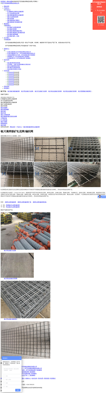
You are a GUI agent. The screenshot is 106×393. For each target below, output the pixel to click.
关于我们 (6, 37)
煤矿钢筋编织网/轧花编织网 (15, 15)
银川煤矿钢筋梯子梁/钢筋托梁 (16, 32)
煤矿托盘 (3, 113)
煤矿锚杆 (3, 111)
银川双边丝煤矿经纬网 (70, 91)
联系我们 (3, 1)
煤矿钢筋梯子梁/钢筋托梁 (14, 22)
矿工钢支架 (4, 120)
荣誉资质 (6, 86)
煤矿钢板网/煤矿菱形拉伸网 (9, 116)
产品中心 (6, 8)
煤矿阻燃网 (4, 107)
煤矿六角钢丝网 (5, 114)
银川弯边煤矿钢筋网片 (10, 319)
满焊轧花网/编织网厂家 (24, 202)
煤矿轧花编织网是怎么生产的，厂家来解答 (22, 375)
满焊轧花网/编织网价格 (39, 202)
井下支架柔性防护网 (13, 13)
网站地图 (9, 1)
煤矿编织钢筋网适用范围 (13, 62)
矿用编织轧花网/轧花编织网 (15, 11)
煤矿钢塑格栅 (5, 109)
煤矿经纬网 (10, 18)
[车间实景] (10, 72)
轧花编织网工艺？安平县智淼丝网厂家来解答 (18, 58)
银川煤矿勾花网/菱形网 (14, 27)
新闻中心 (6, 48)
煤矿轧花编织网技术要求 (13, 66)
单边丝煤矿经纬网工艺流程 (14, 69)
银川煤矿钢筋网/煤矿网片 (14, 30)
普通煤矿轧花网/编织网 (13, 205)
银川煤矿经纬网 (12, 29)
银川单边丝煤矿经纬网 (55, 91)
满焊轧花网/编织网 (10, 202)
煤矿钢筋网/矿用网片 (13, 20)
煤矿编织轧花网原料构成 (13, 67)
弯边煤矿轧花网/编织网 (13, 207)
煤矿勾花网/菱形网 (12, 16)
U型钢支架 (4, 118)
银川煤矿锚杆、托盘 (13, 36)
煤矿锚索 (3, 125)
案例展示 (6, 23)
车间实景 (6, 70)
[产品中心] (7, 9)
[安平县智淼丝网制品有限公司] (10, 3)
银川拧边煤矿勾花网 (41, 91)
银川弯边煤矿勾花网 (27, 91)
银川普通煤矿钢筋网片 (84, 91)
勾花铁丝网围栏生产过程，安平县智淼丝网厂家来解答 (21, 55)
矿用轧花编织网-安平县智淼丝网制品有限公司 (19, 51)
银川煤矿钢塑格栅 (12, 34)
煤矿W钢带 (4, 121)
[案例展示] (7, 25)
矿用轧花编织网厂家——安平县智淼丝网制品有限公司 (21, 53)
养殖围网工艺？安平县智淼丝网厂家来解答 (18, 56)
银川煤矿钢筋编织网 (14, 91)
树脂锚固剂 (4, 123)
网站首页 (6, 6)
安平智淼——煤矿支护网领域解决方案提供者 (18, 64)
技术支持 (6, 59)
